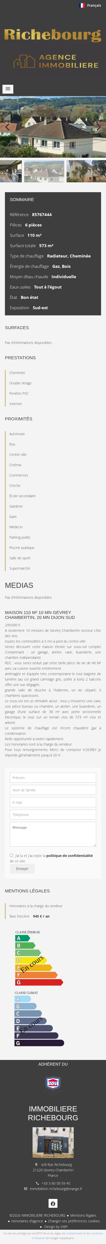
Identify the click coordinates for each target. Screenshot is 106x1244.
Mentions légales (83, 1215)
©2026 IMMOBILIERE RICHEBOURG (37, 1215)
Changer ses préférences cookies (74, 1221)
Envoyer (22, 868)
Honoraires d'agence (27, 1221)
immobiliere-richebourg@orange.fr (56, 1188)
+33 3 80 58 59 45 (56, 1183)
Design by (55, 1226)
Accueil (53, 45)
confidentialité (74, 1233)
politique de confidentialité (69, 855)
